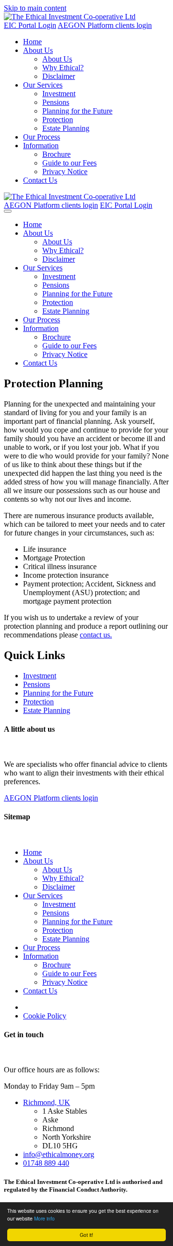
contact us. (96, 635)
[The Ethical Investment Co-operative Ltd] (70, 17)
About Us (38, 50)
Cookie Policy (44, 1016)
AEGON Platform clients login (105, 25)
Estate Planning (65, 128)
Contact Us (40, 180)
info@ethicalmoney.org (58, 1154)
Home (32, 42)
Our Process (41, 137)
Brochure (56, 154)
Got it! (86, 1234)
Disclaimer (58, 76)
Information (41, 145)
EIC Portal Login (30, 25)
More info (44, 1218)
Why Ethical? (63, 68)
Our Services (42, 85)
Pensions (55, 102)
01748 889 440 (46, 1163)
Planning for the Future (77, 111)
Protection (57, 119)
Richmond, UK (46, 1102)
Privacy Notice (64, 171)
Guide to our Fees (69, 163)
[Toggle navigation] (8, 211)
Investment (58, 93)
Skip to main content (35, 8)
